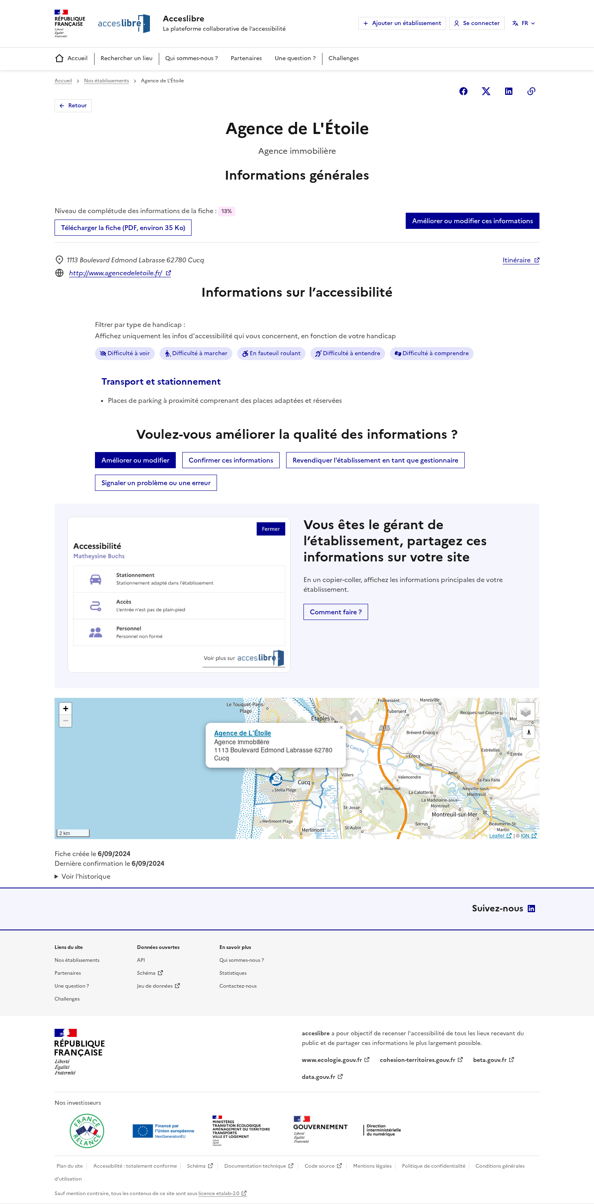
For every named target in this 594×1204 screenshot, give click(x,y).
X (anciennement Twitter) (486, 91)
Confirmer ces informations (231, 460)
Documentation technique (255, 1166)
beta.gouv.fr (490, 1060)
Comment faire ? (336, 612)
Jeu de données (155, 986)
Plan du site (70, 1166)
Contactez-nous (238, 986)
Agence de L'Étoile (242, 732)
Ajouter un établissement (406, 23)
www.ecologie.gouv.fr (332, 1060)
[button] (341, 728)
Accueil (77, 58)
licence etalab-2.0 (218, 1193)
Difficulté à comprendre (435, 353)
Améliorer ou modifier (135, 460)
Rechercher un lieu (126, 58)
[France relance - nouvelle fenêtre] (87, 1131)
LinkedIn (531, 908)
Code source (320, 1166)
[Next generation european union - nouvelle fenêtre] (164, 1131)
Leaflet (496, 835)
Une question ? (295, 58)
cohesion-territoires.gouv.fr (417, 1060)
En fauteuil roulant (275, 353)
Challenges (344, 58)
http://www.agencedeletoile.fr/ (115, 273)
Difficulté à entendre (351, 353)
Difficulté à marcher (199, 353)
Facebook (463, 91)
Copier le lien (531, 91)
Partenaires (246, 58)
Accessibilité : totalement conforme (135, 1166)
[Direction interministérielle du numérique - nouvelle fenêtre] (349, 1130)
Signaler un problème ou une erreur (156, 483)
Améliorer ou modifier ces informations (472, 221)
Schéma (146, 973)
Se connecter (481, 23)
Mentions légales (372, 1166)
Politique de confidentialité (434, 1166)
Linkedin (509, 91)
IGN (525, 835)
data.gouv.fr (318, 1077)
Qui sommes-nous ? (191, 58)
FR (525, 23)
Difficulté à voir (128, 353)
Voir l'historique (85, 876)
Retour (77, 105)
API (141, 960)
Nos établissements (106, 80)
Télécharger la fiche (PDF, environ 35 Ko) (123, 227)
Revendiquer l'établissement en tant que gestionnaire (375, 460)
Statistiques (232, 973)
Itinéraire (517, 260)
